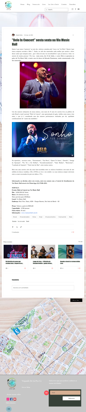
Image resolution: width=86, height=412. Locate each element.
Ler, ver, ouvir (21, 221)
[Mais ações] (73, 35)
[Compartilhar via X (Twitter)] (17, 227)
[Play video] (43, 139)
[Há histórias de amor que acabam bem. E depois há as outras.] (16, 251)
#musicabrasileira (25, 217)
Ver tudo (80, 241)
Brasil (27, 221)
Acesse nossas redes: (14, 394)
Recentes (14, 221)
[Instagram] (72, 9)
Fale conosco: (11, 403)
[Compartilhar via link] (21, 227)
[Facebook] (75, 9)
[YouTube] (78, 9)
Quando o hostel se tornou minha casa (70, 262)
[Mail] (9, 409)
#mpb (40, 217)
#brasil (15, 217)
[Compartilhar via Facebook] (13, 227)
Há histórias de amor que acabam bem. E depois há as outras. (14, 262)
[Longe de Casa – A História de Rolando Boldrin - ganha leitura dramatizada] (43, 251)
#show (34, 217)
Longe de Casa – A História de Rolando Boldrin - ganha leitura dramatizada (42, 262)
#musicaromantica (50, 217)
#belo (70, 217)
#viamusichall (62, 217)
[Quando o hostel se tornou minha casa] (70, 251)
